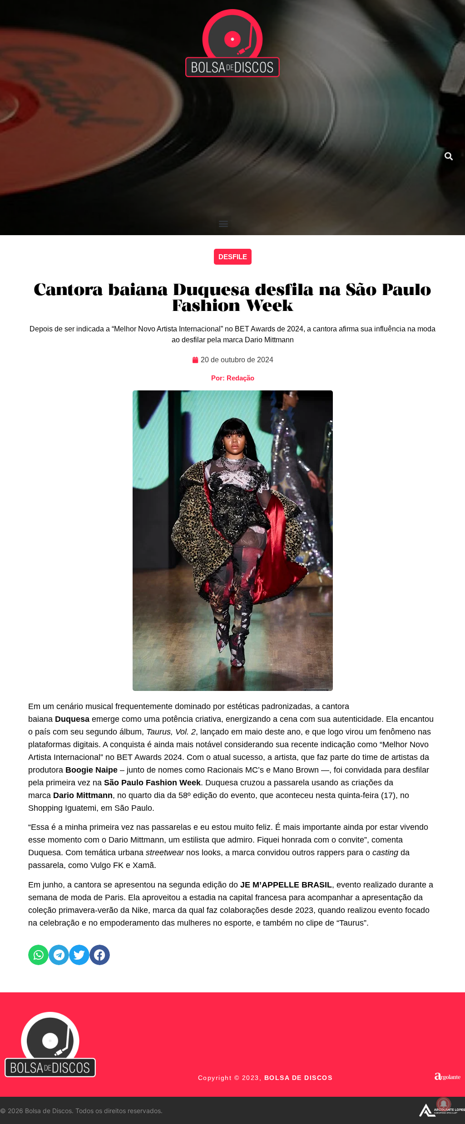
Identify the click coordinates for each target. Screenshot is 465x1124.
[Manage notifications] (443, 1104)
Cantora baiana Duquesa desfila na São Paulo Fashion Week (232, 298)
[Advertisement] (223, 147)
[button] (223, 223)
